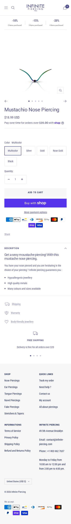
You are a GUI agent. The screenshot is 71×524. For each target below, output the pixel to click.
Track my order (46, 380)
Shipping (16, 304)
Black (10, 161)
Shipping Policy (12, 444)
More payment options (35, 212)
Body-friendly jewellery (22, 321)
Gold (42, 150)
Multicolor (13, 150)
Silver (29, 150)
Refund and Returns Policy (17, 450)
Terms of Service (12, 430)
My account (45, 400)
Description (11, 248)
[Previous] (5, 101)
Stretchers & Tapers (14, 413)
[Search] (13, 7)
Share (7, 234)
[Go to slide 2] (32, 101)
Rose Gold (58, 150)
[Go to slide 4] (38, 101)
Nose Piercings (11, 380)
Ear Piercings (10, 387)
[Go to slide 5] (42, 101)
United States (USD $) (16, 481)
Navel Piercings (12, 400)
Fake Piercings (11, 406)
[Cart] (65, 8)
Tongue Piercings (13, 393)
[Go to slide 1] (28, 101)
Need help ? (45, 387)
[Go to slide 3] (35, 101)
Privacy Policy (11, 437)
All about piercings (48, 406)
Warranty (15, 312)
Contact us (44, 393)
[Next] (65, 101)
